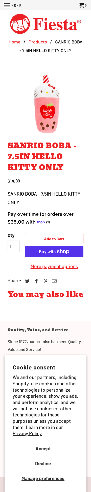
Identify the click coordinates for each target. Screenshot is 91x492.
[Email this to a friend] (54, 281)
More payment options (54, 266)
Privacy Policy (27, 433)
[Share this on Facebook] (36, 281)
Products (38, 41)
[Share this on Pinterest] (45, 281)
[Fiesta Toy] (45, 24)
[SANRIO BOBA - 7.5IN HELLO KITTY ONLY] (45, 103)
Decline (43, 463)
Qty (11, 235)
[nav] (12, 5)
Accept (43, 448)
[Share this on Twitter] (26, 281)
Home (14, 41)
